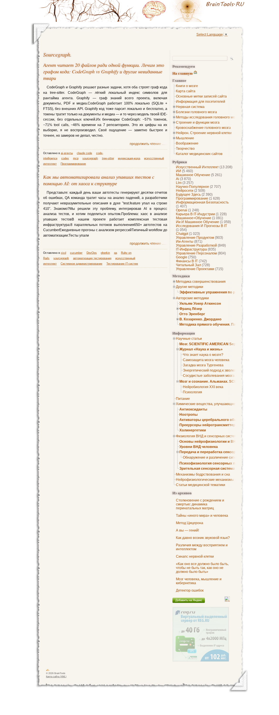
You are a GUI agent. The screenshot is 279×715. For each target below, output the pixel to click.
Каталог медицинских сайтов (199, 154)
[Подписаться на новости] (227, 600)
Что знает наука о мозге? (203, 355)
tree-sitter (108, 158)
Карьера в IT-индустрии (195, 214)
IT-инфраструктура (191, 249)
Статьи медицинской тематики (200, 485)
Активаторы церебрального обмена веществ (219, 420)
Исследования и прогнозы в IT (201, 226)
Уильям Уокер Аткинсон (200, 303)
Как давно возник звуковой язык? (203, 538)
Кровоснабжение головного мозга (203, 128)
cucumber (76, 252)
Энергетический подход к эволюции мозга (217, 370)
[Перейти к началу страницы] (47, 671)
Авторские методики (192, 298)
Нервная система (190, 107)
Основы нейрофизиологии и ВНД (208, 441)
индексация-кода (129, 158)
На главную (182, 73)
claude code (84, 153)
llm (179, 183)
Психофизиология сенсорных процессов (215, 463)
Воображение (187, 143)
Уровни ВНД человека (198, 447)
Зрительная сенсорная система (207, 468)
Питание (183, 398)
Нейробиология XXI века (203, 387)
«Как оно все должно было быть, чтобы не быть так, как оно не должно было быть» (202, 568)
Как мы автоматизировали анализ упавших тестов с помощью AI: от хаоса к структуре (98, 180)
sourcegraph (56, 54)
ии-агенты (184, 241)
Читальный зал (188, 265)
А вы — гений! (187, 530)
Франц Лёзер (190, 309)
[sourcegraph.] (194, 11)
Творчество (185, 148)
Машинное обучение (193, 175)
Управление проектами (195, 269)
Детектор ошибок (190, 590)
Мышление (185, 138)
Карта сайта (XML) (56, 676)
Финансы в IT (187, 261)
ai (177, 179)
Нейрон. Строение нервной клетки (204, 133)
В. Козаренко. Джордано (200, 319)
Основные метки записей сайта (201, 96)
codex (65, 158)
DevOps (92, 252)
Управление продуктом (195, 237)
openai (181, 210)
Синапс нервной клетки (195, 556)
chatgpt (182, 234)
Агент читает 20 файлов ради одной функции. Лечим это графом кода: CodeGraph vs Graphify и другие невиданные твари (103, 71)
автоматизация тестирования (92, 258)
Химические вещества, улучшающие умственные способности (226, 404)
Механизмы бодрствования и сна (203, 474)
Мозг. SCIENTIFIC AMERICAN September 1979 (217, 344)
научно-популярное (192, 186)
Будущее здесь (188, 194)
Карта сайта (185, 91)
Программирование (192, 198)
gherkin (105, 252)
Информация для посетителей (200, 101)
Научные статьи (189, 338)
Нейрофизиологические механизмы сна (208, 479)
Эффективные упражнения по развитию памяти (221, 292)
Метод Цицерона (189, 523)
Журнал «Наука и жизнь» (201, 349)
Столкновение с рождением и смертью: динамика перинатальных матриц (200, 504)
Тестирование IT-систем (122, 263)
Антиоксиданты (193, 409)
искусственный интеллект (197, 167)
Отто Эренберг (192, 314)
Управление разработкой (196, 245)
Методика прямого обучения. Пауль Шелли (217, 324)
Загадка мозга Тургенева (203, 365)
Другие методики (189, 287)
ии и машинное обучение (197, 222)
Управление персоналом (196, 253)
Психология (192, 392)
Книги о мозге (187, 86)
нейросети (184, 190)
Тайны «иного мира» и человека (202, 515)
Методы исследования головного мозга (208, 117)
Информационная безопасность (202, 202)
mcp (75, 158)
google (181, 257)
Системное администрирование (81, 263)
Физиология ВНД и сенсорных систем (206, 436)
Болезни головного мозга (196, 112)
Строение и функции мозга (197, 122)
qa (115, 252)
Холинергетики (192, 430)
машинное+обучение (193, 218)
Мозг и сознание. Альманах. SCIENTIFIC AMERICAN (224, 381)
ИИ (178, 171)
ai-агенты (67, 153)
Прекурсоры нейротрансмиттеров (209, 425)
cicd (63, 252)
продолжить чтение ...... (148, 144)
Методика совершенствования (201, 281)
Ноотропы (188, 414)
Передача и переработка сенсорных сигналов (219, 452)
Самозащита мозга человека (206, 360)
